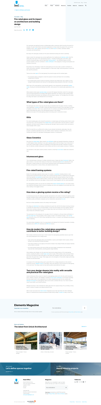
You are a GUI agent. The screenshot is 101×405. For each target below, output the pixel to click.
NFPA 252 (48, 223)
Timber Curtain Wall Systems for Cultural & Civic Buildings (71, 348)
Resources (63, 5)
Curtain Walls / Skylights (54, 4)
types (36, 73)
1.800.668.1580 (26, 390)
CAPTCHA (47, 392)
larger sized (46, 253)
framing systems (52, 60)
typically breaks (43, 92)
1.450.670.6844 (26, 393)
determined (36, 206)
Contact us (61, 292)
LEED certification (50, 61)
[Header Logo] (19, 4)
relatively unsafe (64, 57)
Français (85, 2)
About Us (75, 5)
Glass (46, 5)
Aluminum (57, 5)
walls (36, 48)
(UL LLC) (63, 199)
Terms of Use (78, 401)
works (61, 161)
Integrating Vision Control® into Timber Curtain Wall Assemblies (22, 348)
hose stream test (32, 215)
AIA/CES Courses (77, 2)
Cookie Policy (84, 401)
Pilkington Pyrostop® (31, 280)
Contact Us (80, 5)
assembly (57, 174)
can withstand (50, 141)
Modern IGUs (48, 122)
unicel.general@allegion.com (28, 394)
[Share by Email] (33, 30)
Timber (51, 5)
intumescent (66, 160)
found (54, 48)
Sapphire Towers (39, 263)
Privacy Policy (52, 393)
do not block (60, 149)
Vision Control (43, 290)
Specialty (46, 4)
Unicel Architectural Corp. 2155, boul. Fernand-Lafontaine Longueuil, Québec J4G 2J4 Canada (29, 385)
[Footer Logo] (16, 381)
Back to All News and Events (23, 10)
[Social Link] (75, 381)
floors (47, 48)
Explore (58, 371)
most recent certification (56, 277)
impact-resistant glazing (58, 183)
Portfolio (69, 5)
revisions (37, 107)
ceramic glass (36, 141)
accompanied (38, 177)
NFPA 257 (37, 223)
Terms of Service (61, 393)
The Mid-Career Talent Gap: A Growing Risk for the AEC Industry (47, 348)
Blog (82, 2)
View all (83, 326)
